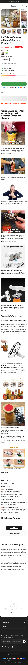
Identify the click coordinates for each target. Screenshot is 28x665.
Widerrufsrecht (7, 662)
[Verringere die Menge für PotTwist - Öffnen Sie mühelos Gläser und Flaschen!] (2, 79)
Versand (21, 662)
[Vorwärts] (26, 1)
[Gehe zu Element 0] (3, 31)
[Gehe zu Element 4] (19, 31)
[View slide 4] (16, 613)
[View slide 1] (11, 613)
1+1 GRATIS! (5, 59)
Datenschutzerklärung (14, 662)
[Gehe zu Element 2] (9, 31)
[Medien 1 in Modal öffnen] (18, 11)
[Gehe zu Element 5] (25, 31)
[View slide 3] (15, 613)
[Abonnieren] (24, 641)
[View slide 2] (13, 613)
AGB (19, 662)
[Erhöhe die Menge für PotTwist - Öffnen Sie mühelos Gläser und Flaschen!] (8, 79)
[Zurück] (1, 1)
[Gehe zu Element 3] (14, 31)
